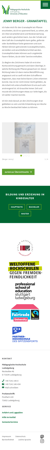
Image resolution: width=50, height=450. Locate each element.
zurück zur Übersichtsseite (17, 172)
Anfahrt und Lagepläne (12, 412)
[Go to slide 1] (21, 155)
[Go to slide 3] (26, 155)
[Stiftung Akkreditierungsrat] (25, 248)
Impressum (6, 436)
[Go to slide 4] (29, 155)
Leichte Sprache (24, 439)
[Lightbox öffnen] (25, 137)
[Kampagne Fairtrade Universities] (25, 313)
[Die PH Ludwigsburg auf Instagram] (42, 441)
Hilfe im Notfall (9, 417)
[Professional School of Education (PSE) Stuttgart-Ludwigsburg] (25, 291)
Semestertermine (10, 422)
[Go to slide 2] (24, 155)
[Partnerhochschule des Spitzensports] (25, 334)
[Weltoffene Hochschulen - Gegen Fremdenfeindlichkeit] (25, 269)
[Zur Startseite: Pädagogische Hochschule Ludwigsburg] (16, 10)
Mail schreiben (11, 387)
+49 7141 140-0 (11, 380)
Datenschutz (20, 436)
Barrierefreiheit (8, 439)
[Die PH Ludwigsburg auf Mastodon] (42, 437)
